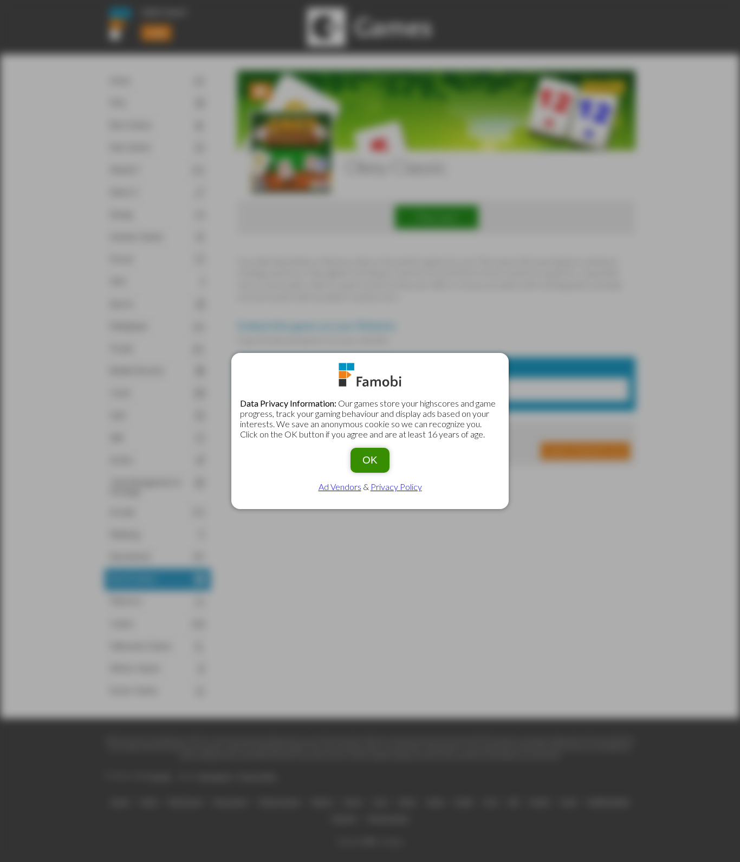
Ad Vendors (340, 486)
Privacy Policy (396, 486)
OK (370, 460)
